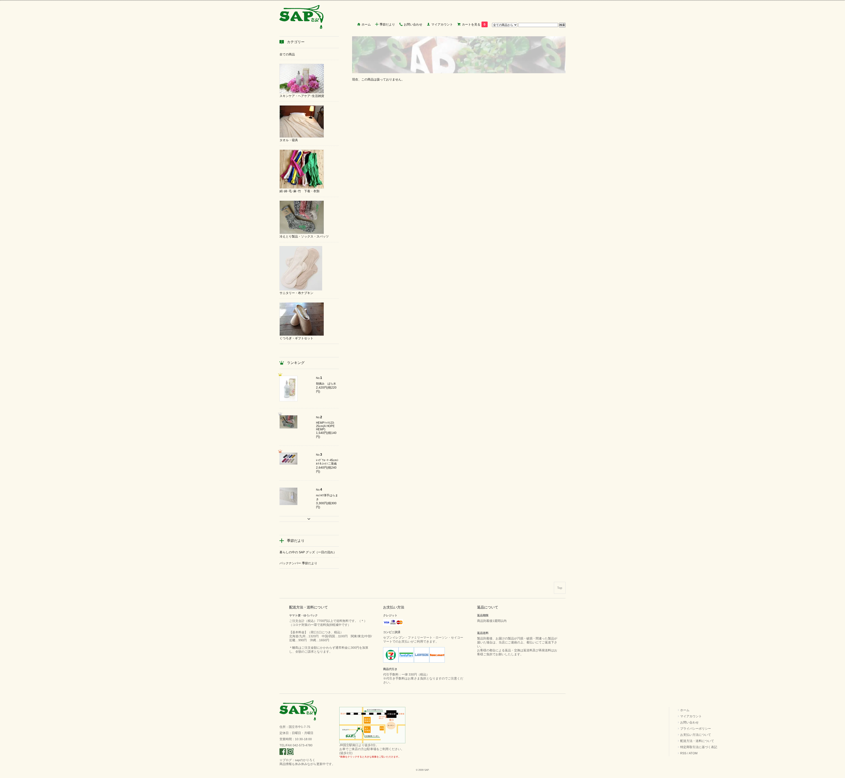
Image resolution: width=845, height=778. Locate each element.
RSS (683, 753)
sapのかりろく (305, 760)
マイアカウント (442, 24)
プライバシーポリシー (695, 728)
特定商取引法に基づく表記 (698, 747)
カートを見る (473, 24)
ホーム (366, 24)
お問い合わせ (413, 24)
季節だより (387, 24)
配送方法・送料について (697, 741)
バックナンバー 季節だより (298, 563)
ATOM (693, 753)
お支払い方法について (695, 734)
